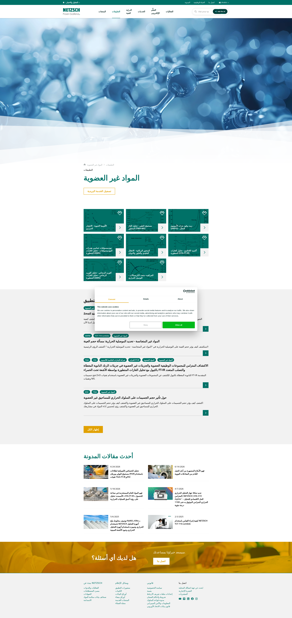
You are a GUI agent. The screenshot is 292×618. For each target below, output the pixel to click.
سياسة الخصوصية (154, 587)
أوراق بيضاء (120, 597)
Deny (146, 325)
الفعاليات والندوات (91, 587)
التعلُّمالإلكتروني (155, 11)
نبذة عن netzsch (93, 582)
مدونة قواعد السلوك (155, 600)
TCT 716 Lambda (102, 335)
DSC (87, 392)
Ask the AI (221, 11)
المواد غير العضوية (94, 164)
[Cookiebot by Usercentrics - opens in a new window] (185, 291)
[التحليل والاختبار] (71, 11)
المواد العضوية (149, 360)
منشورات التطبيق (122, 587)
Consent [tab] (111, 299)
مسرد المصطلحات (91, 590)
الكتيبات (118, 590)
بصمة (149, 590)
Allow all (178, 325)
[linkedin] (188, 598)
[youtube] (180, 598)
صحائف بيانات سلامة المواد (95, 597)
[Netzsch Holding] (64, 2)
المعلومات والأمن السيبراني (158, 603)
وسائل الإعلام (121, 582)
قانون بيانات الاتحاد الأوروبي (158, 606)
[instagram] (196, 598)
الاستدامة (87, 600)
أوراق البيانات (120, 593)
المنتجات (102, 11)
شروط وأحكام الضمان (156, 597)
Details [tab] (146, 299)
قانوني (150, 582)
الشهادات (87, 593)
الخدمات (141, 11)
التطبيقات (116, 11)
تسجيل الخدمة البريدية (99, 191)
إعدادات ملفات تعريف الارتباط (159, 593)
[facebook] (192, 598)
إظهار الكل (93, 429)
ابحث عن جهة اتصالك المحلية (191, 587)
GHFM (87, 335)
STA (94, 360)
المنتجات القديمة (122, 600)
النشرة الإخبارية (185, 590)
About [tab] (180, 299)
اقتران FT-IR (134, 360)
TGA (87, 360)
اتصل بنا (161, 561)
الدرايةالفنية (129, 11)
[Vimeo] (184, 598)
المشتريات (183, 593)
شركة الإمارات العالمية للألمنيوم (113, 360)
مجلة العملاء (120, 603)
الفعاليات (169, 11)
